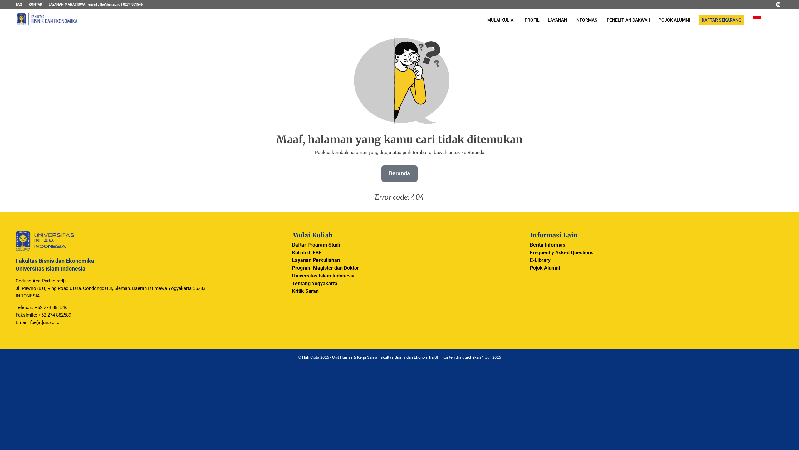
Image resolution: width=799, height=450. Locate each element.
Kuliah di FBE (306, 253)
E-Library (540, 260)
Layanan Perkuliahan (316, 260)
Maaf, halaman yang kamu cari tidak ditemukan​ (399, 139)
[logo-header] (47, 23)
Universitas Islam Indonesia (323, 276)
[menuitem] (21, 4)
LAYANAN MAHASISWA (67, 4)
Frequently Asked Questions (561, 253)
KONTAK (35, 4)
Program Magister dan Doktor (325, 268)
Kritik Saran (305, 291)
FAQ (19, 4)
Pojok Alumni (545, 268)
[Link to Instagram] (778, 4)
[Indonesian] (757, 20)
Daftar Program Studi (316, 245)
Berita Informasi (548, 245)
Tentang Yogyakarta (314, 284)
